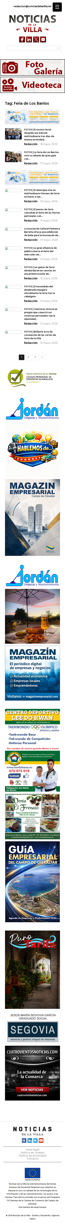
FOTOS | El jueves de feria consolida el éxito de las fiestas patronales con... (42, 213)
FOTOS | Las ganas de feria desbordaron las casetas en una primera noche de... (40, 270)
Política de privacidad (32, 1156)
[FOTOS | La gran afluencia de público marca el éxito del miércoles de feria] (13, 252)
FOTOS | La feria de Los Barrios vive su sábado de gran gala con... (41, 155)
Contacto (32, 1159)
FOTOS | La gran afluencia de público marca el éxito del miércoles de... (40, 251)
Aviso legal (32, 1150)
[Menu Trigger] (57, 7)
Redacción (31, 144)
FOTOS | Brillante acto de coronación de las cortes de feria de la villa (40, 335)
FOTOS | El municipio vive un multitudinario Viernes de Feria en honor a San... (42, 193)
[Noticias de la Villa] (32, 23)
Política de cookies (32, 1153)
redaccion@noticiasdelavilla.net (33, 6)
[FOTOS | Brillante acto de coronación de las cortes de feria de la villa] (13, 336)
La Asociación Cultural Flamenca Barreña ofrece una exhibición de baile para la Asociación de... (42, 232)
